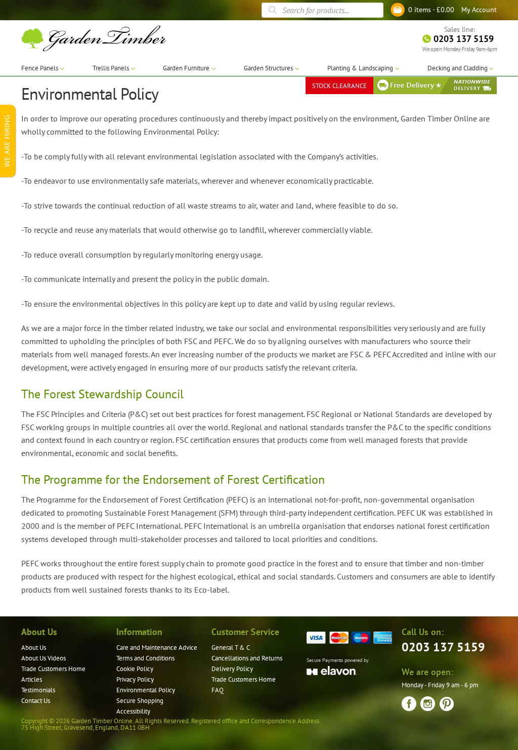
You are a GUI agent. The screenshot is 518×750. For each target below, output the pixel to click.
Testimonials (38, 690)
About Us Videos (43, 658)
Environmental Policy (145, 690)
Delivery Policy (232, 668)
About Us (33, 647)
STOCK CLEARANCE (339, 85)
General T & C (230, 647)
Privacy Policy (135, 679)
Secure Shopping (139, 700)
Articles (31, 679)
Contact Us (35, 700)
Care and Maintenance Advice (156, 647)
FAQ (217, 690)
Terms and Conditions (145, 658)
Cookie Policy (134, 668)
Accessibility (133, 711)
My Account (479, 9)
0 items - (431, 9)
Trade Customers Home (53, 668)
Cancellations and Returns (246, 658)
